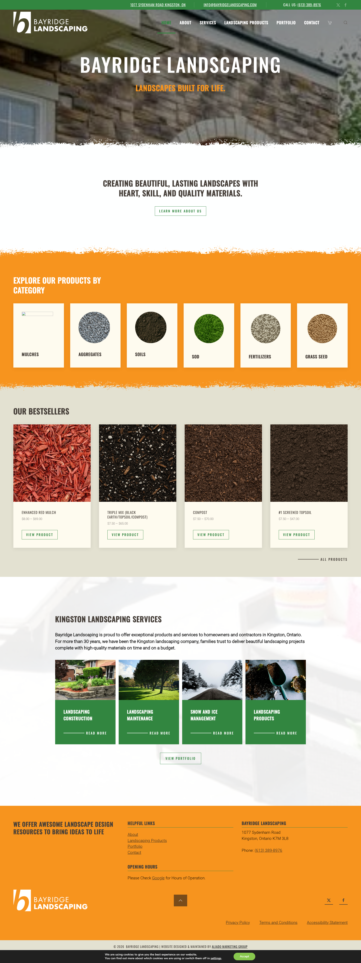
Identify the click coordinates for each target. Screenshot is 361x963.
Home (166, 22)
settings (216, 958)
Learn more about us (180, 210)
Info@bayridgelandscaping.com (230, 4)
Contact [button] (311, 22)
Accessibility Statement (327, 922)
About (185, 22)
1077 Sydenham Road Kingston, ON (158, 4)
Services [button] (208, 22)
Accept (244, 956)
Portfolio (286, 22)
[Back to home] (50, 22)
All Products (334, 559)
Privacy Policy (238, 922)
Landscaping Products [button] (246, 22)
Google (158, 878)
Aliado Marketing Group (230, 946)
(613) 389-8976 (309, 4)
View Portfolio (180, 758)
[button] (330, 22)
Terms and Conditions (278, 922)
